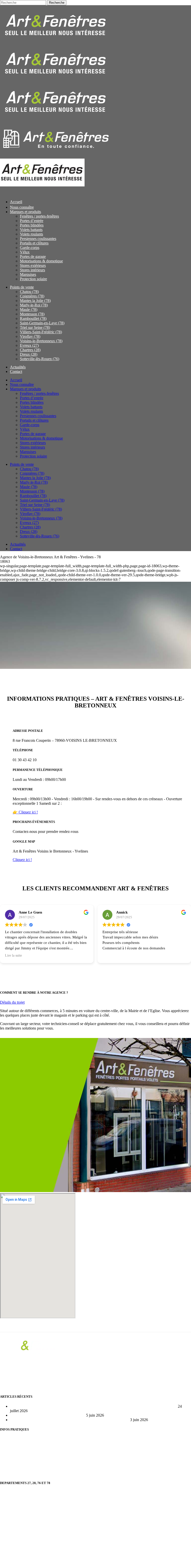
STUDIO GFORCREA (69, 1546)
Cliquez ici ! (22, 860)
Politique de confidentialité (21, 1465)
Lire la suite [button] (13, 955)
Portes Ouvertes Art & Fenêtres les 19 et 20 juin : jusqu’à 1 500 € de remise (69, 1420)
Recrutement (10, 1439)
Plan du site (9, 1456)
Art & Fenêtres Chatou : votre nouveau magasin (47, 1415)
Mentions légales (13, 1473)
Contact (6, 1448)
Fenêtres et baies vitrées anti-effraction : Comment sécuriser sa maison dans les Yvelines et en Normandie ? (93, 1406)
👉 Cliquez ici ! (25, 812)
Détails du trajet (12, 1002)
